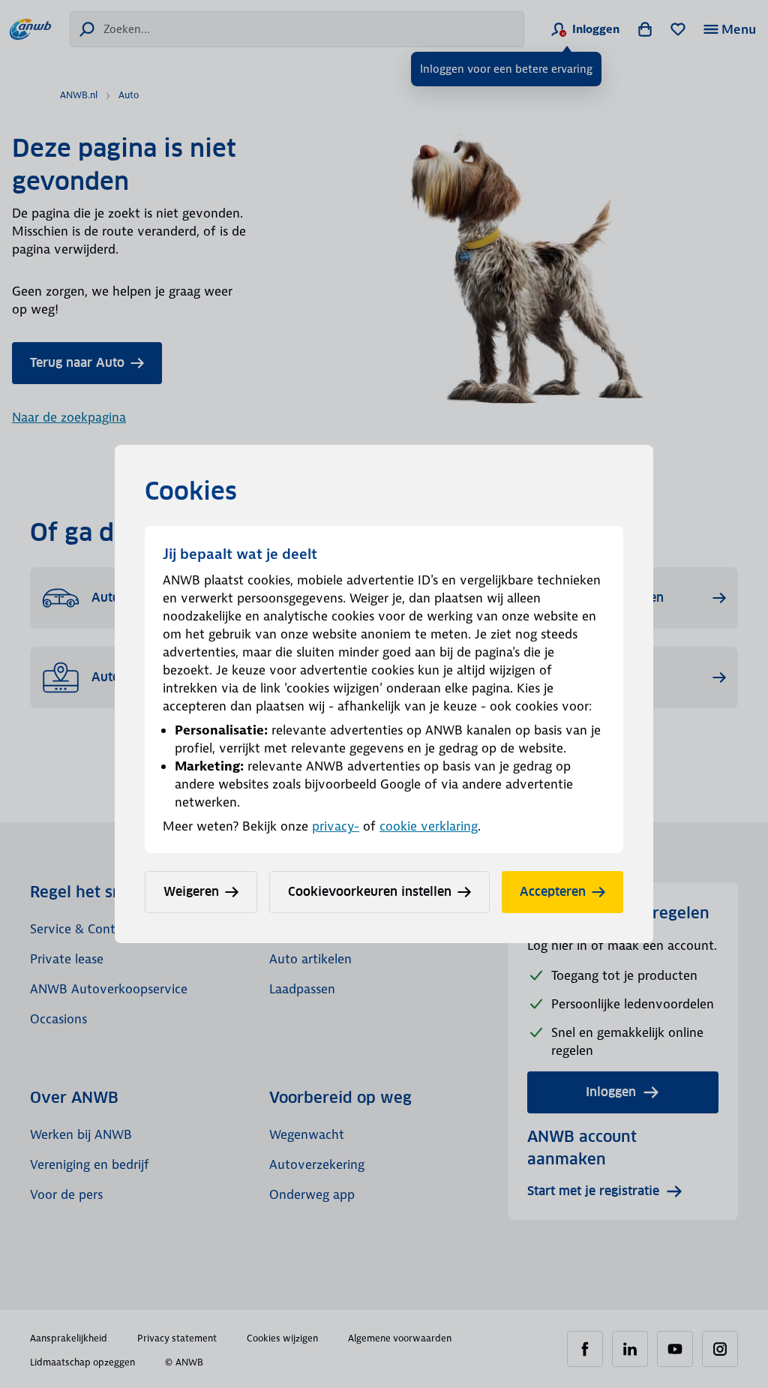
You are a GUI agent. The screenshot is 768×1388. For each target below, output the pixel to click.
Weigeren (191, 892)
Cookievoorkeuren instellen (370, 892)
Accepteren (553, 892)
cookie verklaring (429, 826)
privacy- (335, 826)
